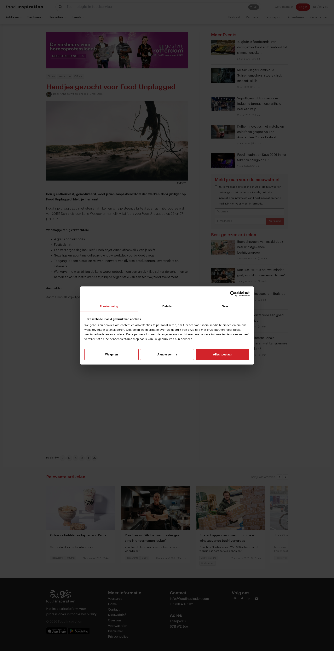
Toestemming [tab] (109, 306)
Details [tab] (167, 306)
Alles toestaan (222, 354)
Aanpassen (164, 354)
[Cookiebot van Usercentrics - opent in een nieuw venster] (233, 294)
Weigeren (111, 354)
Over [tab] (225, 306)
